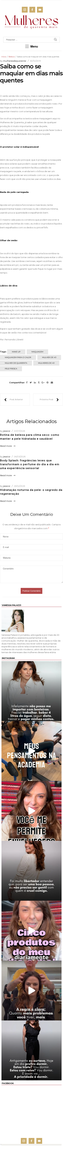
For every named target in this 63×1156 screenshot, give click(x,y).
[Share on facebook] (26, 383)
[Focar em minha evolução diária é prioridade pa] (31, 691)
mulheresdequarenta (14, 61)
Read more (6, 446)
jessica (6, 431)
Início (3, 56)
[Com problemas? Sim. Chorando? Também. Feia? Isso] (31, 990)
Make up (16, 352)
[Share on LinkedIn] (35, 383)
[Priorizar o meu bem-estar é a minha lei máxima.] (31, 871)
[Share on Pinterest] (47, 383)
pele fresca (11, 369)
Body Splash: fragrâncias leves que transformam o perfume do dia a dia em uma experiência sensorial (29, 464)
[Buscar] (55, 39)
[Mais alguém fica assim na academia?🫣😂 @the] (31, 751)
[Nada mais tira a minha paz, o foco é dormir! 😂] (31, 1050)
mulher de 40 (49, 357)
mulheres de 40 (46, 363)
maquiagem (37, 352)
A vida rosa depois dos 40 (49, 399)
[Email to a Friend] (52, 383)
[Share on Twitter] (31, 383)
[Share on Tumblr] (38, 383)
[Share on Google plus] (43, 383)
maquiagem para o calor (18, 357)
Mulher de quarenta (16, 363)
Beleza (12, 56)
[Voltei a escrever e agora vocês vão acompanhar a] (31, 811)
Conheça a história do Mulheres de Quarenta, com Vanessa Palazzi (14, 399)
